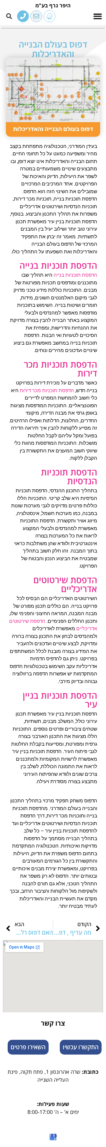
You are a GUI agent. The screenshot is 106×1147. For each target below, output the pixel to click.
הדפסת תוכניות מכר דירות (47, 390)
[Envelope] (36, 16)
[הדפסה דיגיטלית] (49, 16)
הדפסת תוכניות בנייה (75, 275)
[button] (98, 16)
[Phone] (23, 16)
